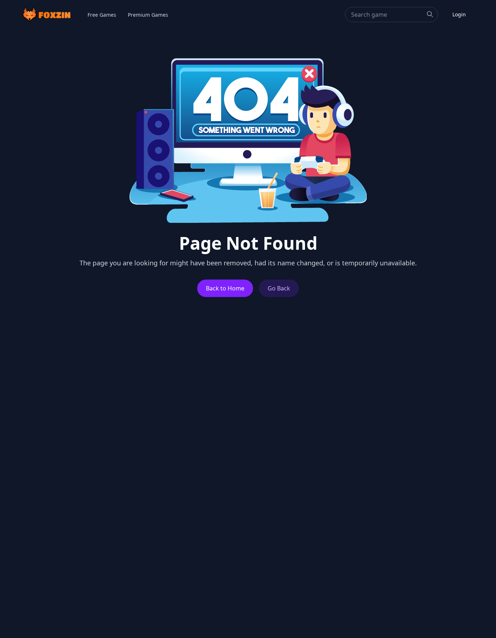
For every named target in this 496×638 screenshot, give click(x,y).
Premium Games (148, 14)
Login (459, 14)
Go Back (279, 288)
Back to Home (225, 288)
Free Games (102, 14)
